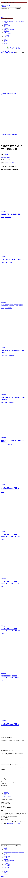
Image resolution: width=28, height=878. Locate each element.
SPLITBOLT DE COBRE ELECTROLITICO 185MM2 (10, 582)
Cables (5, 52)
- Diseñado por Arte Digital (13, 823)
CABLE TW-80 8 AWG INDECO (9, 93)
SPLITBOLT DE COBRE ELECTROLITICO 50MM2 (10, 724)
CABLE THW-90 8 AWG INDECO (10, 134)
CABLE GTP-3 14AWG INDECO (11, 214)
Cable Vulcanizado (9, 355)
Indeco (6, 154)
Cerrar (2, 843)
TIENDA (6, 794)
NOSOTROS (7, 793)
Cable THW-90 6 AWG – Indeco (11, 259)
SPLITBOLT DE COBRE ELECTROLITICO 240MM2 (10, 629)
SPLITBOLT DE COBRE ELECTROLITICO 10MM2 (10, 488)
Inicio (2, 52)
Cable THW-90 (11, 52)
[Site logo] (6, 6)
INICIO (6, 792)
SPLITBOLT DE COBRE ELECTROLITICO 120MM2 (10, 535)
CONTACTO (7, 796)
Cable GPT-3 (8, 217)
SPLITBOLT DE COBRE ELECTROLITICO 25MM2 (10, 676)
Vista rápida (3, 211)
